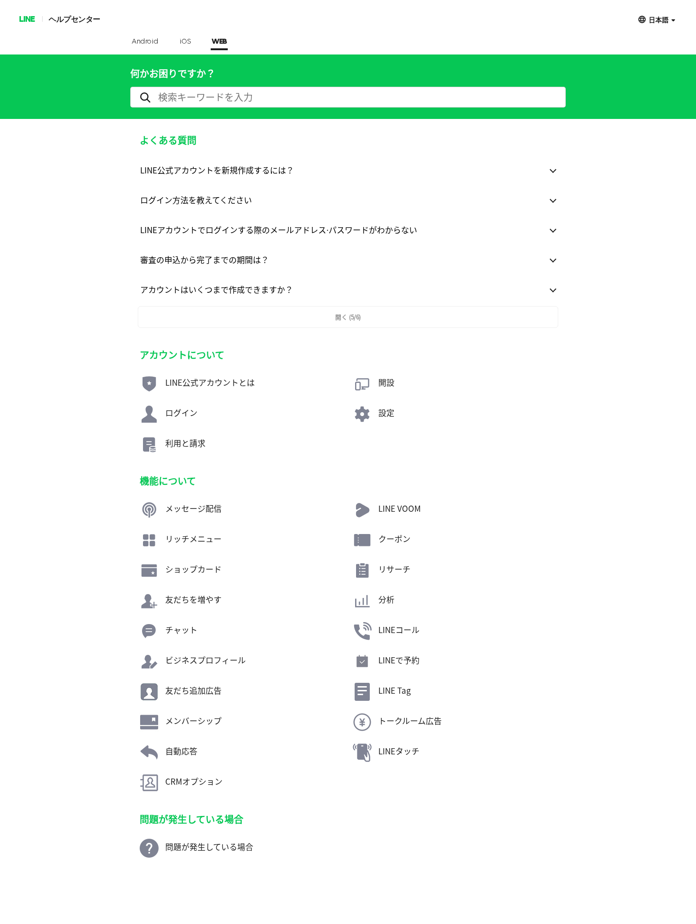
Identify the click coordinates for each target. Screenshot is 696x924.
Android (145, 41)
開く (347, 316)
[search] (348, 97)
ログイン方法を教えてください (196, 200)
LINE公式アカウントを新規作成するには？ (217, 170)
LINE (27, 19)
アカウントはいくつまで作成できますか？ (216, 289)
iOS (185, 41)
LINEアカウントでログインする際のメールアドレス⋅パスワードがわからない (278, 230)
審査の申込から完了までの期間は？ (204, 259)
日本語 (659, 19)
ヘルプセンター (74, 19)
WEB (219, 41)
